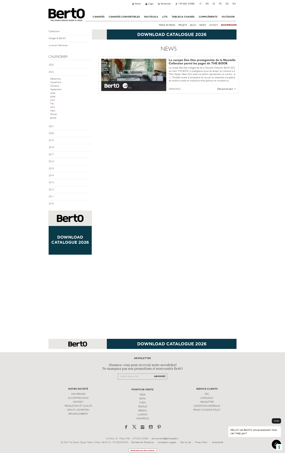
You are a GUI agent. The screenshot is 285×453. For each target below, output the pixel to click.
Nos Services (78, 394)
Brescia (143, 410)
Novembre (55, 82)
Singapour (142, 418)
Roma (142, 399)
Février (53, 114)
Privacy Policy (201, 442)
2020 (51, 133)
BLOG (193, 25)
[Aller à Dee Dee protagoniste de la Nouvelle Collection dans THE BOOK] (133, 75)
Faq (207, 394)
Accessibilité (217, 442)
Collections (54, 31)
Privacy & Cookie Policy (207, 410)
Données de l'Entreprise (142, 442)
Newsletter (207, 402)
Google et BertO (57, 38)
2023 (51, 65)
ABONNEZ (159, 376)
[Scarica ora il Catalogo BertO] (142, 36)
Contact (78, 402)
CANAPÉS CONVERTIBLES (124, 17)
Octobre (54, 86)
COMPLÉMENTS (208, 17)
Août (52, 93)
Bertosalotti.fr (66, 14)
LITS (164, 17)
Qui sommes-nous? (78, 398)
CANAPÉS (98, 17)
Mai (52, 104)
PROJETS (182, 25)
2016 (51, 161)
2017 (51, 154)
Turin (142, 403)
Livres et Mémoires (58, 45)
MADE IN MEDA (167, 25)
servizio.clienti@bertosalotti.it (165, 438)
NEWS (202, 25)
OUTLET (213, 25)
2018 (51, 147)
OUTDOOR (228, 17)
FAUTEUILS (151, 17)
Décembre (55, 79)
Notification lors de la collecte (142, 450)
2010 (51, 204)
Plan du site (185, 442)
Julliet (52, 96)
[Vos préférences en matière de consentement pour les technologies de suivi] (279, 447)
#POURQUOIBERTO (78, 414)
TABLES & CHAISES (183, 17)
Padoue (142, 407)
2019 (51, 140)
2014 (51, 175)
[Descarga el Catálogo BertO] (142, 345)
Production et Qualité (78, 406)
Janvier (53, 118)
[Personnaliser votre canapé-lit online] (70, 234)
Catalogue (207, 398)
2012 (51, 189)
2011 (51, 196)
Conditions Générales (207, 406)
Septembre (55, 89)
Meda (142, 395)
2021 (51, 126)
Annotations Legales (167, 442)
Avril (52, 107)
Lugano (142, 414)
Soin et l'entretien (78, 410)
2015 (51, 168)
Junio (52, 100)
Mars (52, 111)
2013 (51, 182)
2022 (51, 72)
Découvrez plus (225, 89)
